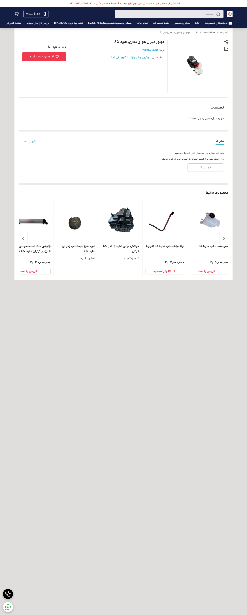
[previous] (224, 238)
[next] (23, 238)
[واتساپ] (8, 607)
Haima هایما (209, 32)
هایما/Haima (150, 50)
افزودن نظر (29, 141)
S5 (196, 32)
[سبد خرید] (16, 14)
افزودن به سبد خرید (41, 57)
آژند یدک (224, 32)
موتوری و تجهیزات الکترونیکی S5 (175, 32)
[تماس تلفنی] (8, 594)
